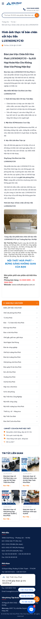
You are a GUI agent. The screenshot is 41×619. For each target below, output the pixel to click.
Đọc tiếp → (7, 485)
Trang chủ (5, 22)
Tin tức (13, 22)
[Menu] (3, 4)
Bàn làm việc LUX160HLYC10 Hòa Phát (19, 72)
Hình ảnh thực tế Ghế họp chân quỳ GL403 (29, 511)
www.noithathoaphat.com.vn (23, 285)
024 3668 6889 (33, 8)
